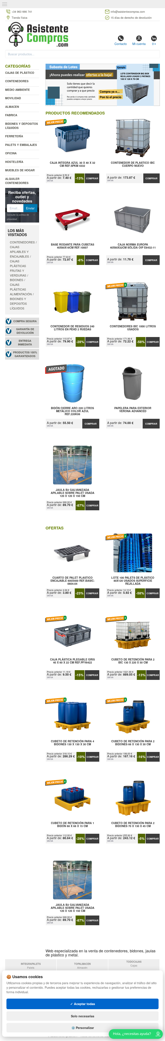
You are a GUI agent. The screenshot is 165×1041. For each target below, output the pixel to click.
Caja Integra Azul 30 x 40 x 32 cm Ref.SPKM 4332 (72, 164)
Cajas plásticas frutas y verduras (18, 268)
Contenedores (17, 81)
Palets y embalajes (21, 145)
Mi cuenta (139, 44)
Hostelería (14, 162)
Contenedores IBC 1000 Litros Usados (133, 328)
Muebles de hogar (20, 170)
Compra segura (25, 321)
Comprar (92, 178)
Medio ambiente (17, 90)
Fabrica (11, 115)
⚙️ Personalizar (82, 1028)
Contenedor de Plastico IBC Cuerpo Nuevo (133, 164)
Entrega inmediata (25, 342)
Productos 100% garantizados (25, 354)
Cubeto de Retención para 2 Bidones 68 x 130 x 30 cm (132, 743)
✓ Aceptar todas (82, 1003)
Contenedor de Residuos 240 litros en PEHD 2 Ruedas (72, 328)
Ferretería (14, 136)
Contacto (121, 44)
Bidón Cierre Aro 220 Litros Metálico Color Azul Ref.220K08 (72, 411)
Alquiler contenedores (17, 181)
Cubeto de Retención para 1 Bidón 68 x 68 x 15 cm (72, 824)
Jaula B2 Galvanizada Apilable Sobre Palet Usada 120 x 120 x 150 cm (72, 492)
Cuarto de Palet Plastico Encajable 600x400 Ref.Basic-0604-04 (72, 580)
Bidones (16, 280)
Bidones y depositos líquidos (21, 126)
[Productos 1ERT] (103, 85)
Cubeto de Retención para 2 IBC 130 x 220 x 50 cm (132, 661)
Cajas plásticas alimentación (21, 289)
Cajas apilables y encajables (19, 251)
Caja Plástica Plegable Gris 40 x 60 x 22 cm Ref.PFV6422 (72, 661)
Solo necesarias (82, 1016)
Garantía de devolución (25, 331)
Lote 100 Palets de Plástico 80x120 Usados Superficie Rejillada (132, 580)
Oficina (11, 153)
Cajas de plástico (19, 73)
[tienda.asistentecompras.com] (38, 34)
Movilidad (13, 98)
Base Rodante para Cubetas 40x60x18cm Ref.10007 (72, 246)
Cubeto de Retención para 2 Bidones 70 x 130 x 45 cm (132, 824)
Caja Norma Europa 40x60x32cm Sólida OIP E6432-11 (133, 246)
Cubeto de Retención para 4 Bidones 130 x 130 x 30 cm (72, 743)
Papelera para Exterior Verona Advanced (132, 410)
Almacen (12, 107)
